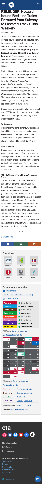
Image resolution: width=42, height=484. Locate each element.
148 (22, 373)
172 (7, 376)
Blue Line (8, 306)
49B (15, 354)
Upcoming (23, 331)
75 (16, 362)
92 (23, 365)
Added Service (26, 323)
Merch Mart (28, 393)
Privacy (5, 464)
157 (37, 373)
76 (23, 362)
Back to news (7, 237)
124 (30, 369)
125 (37, 369)
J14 (37, 343)
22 (30, 347)
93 (30, 365)
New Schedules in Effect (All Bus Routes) (18, 295)
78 (30, 362)
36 (23, 350)
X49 (22, 354)
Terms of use (7, 461)
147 (15, 373)
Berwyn (19, 389)
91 (16, 365)
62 (16, 358)
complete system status (20, 409)
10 (23, 343)
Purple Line (8, 323)
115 (7, 369)
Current (14, 331)
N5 (30, 339)
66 (23, 358)
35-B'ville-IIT (21, 397)
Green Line (8, 313)
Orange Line (9, 316)
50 (30, 354)
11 (30, 343)
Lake (30, 389)
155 (30, 373)
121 (22, 369)
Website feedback (9, 470)
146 (7, 373)
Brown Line (8, 310)
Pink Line (7, 320)
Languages (9, 479)
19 (16, 347)
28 (38, 347)
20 (23, 347)
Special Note (25, 313)
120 (15, 369)
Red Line (7, 303)
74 (8, 362)
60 (8, 358)
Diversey (20, 393)
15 (8, 347)
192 (15, 376)
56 (38, 354)
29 (8, 350)
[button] (5, 5)
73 (38, 358)
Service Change (27, 306)
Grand (25, 389)
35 (16, 350)
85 (8, 365)
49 (8, 354)
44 (38, 350)
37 (30, 350)
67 (30, 358)
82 (38, 362)
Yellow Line (8, 327)
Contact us (6, 473)
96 (38, 365)
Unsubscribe (7, 467)
